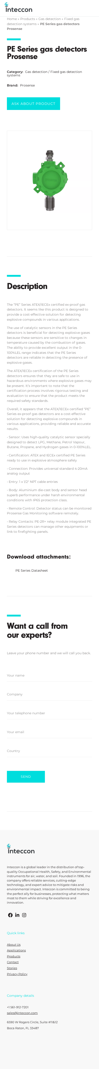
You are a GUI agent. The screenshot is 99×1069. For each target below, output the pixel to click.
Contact (13, 962)
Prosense (27, 85)
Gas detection (49, 19)
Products (27, 19)
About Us (13, 944)
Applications (16, 950)
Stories (12, 968)
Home (12, 19)
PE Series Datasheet (31, 570)
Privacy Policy (17, 974)
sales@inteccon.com (22, 1013)
